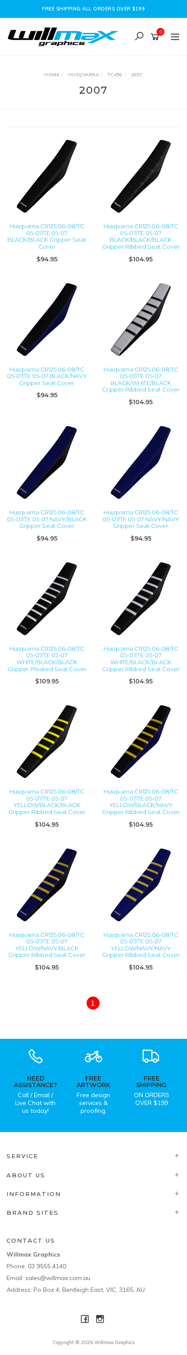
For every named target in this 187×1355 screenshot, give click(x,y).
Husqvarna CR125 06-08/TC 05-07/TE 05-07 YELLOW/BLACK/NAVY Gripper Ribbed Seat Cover (141, 801)
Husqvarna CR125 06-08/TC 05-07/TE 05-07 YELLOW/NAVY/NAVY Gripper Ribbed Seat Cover (141, 945)
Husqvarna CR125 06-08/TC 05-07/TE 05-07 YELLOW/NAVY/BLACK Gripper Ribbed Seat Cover (47, 945)
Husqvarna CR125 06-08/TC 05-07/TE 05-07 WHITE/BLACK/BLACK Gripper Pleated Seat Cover (47, 658)
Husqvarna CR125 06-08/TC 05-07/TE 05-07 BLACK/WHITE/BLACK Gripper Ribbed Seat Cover (141, 379)
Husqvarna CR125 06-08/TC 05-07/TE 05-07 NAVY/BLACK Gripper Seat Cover (47, 519)
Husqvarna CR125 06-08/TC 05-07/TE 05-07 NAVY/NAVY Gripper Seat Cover (141, 519)
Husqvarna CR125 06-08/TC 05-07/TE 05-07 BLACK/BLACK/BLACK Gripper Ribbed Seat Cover (141, 236)
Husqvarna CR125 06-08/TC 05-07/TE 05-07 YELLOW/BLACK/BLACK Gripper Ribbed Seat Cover (47, 801)
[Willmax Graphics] (65, 36)
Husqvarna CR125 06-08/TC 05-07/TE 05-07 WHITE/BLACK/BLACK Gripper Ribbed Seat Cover (141, 658)
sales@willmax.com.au (57, 1278)
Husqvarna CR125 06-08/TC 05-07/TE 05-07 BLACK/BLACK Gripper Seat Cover (46, 236)
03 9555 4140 (47, 1266)
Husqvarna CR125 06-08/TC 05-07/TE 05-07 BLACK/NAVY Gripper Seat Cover (47, 376)
